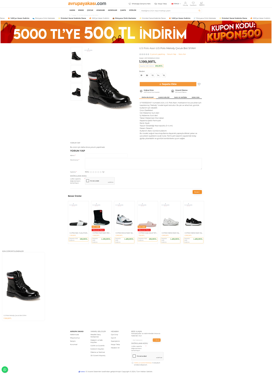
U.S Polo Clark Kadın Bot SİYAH (102, 233)
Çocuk (74, 15)
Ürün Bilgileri (148, 97)
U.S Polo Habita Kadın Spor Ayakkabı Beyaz (171, 233)
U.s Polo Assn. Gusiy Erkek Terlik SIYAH (78, 233)
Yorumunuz (74, 160)
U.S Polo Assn (147, 48)
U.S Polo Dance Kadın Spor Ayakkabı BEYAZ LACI (124, 233)
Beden (142, 71)
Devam (196, 192)
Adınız (72, 155)
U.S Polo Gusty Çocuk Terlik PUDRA (148, 233)
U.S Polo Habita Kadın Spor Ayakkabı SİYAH (194, 233)
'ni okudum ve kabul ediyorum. (147, 364)
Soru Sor (195, 97)
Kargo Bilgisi (163, 97)
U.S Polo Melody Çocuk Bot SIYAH (15, 315)
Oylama (73, 172)
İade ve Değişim (180, 97)
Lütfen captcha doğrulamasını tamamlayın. (75, 181)
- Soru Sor (182, 54)
